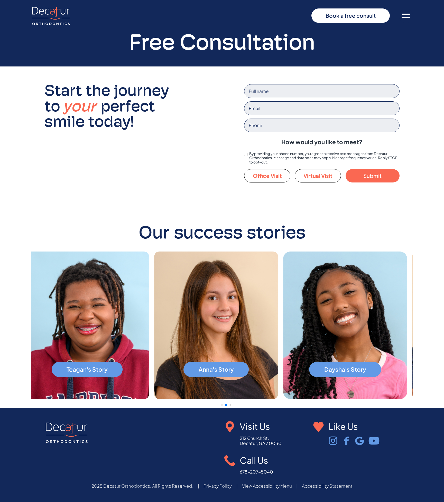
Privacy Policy (217, 486)
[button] (406, 16)
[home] (51, 16)
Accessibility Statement (327, 486)
